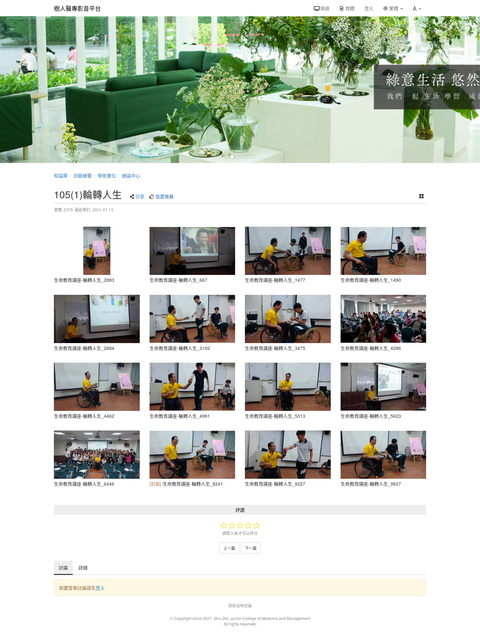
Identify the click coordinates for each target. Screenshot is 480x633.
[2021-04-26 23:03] (192, 454)
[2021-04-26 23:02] (97, 251)
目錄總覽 (82, 175)
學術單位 (107, 175)
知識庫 (61, 175)
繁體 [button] (394, 8)
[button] (417, 8)
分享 (139, 196)
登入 (100, 587)
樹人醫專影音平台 (77, 8)
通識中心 (131, 175)
